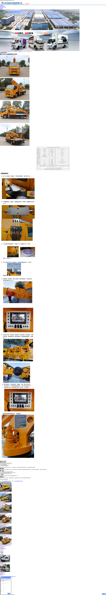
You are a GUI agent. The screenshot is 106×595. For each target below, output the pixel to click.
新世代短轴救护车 (2, 573)
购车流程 (2, 552)
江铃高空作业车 (2, 6)
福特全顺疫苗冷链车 (3, 563)
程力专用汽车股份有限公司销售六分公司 (7, 51)
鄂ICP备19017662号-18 (19, 576)
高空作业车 (1, 5)
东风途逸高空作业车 (3, 548)
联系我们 (1, 8)
